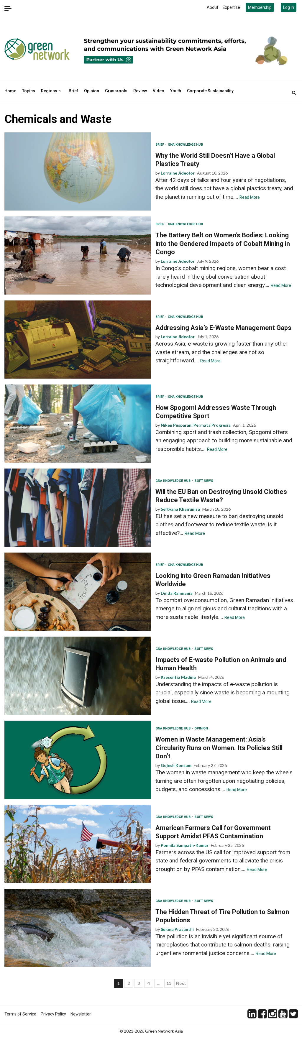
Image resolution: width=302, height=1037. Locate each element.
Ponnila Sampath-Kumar (185, 845)
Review (140, 90)
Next (181, 983)
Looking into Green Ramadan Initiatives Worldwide (77, 592)
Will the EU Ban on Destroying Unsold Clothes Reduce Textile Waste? (77, 508)
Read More (249, 197)
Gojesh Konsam (176, 765)
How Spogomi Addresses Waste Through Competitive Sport (77, 423)
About (212, 7)
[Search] (294, 92)
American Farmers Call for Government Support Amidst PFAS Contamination (77, 844)
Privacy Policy (53, 1014)
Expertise (231, 7)
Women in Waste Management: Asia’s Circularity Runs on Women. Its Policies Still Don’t (77, 760)
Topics (28, 90)
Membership (260, 7)
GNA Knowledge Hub (185, 144)
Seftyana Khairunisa (180, 509)
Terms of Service (20, 1014)
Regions (49, 90)
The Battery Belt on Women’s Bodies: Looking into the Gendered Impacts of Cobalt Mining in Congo (77, 255)
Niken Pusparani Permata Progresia (196, 425)
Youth (175, 90)
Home (10, 90)
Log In (288, 7)
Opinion (91, 90)
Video (158, 90)
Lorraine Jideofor (178, 172)
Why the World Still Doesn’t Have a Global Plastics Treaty (77, 171)
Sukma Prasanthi (177, 929)
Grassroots (116, 90)
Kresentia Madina (178, 677)
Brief (73, 90)
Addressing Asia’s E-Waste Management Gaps (77, 339)
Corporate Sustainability (210, 90)
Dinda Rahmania (177, 593)
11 (168, 983)
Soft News (203, 480)
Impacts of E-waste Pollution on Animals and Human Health (77, 676)
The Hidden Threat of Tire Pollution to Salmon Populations (77, 928)
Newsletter (80, 1014)
